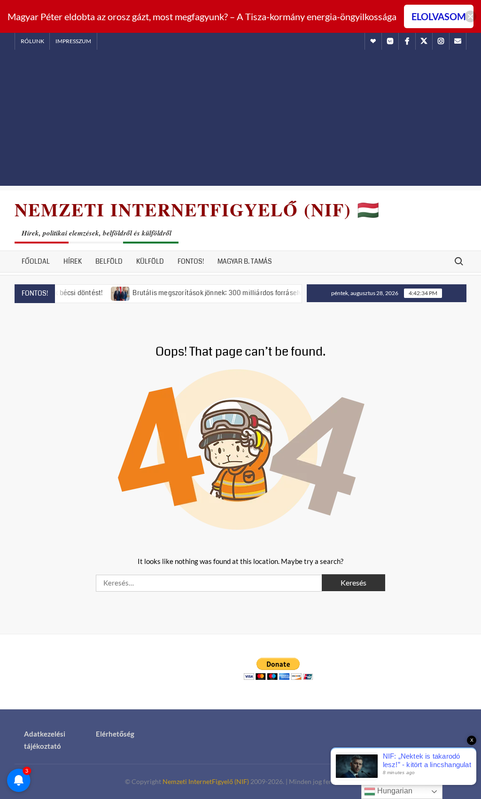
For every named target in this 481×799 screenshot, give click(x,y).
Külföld (150, 261)
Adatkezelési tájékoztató (44, 740)
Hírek (72, 261)
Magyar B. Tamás (244, 261)
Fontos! (191, 261)
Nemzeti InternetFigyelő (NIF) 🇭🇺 (197, 209)
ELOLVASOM (438, 16)
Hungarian (393, 791)
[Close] (470, 17)
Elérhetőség (115, 734)
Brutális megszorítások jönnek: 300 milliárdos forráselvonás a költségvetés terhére (247, 292)
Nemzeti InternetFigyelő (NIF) (206, 781)
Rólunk (32, 41)
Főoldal (36, 261)
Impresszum (73, 41)
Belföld (109, 261)
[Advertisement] (240, 120)
